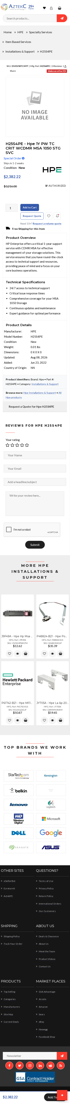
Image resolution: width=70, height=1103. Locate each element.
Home (8, 32)
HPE (20, 32)
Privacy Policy (46, 888)
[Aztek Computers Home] (14, 7)
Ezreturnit (9, 888)
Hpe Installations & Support (40, 392)
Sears (41, 1014)
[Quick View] (17, 653)
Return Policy (45, 896)
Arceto (42, 999)
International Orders (49, 903)
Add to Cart (30, 207)
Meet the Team (46, 951)
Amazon (43, 1006)
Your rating (13, 439)
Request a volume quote (47, 223)
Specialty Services (40, 32)
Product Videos (47, 959)
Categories (9, 999)
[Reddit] (50, 1065)
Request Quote (32, 215)
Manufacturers (11, 1006)
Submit (35, 544)
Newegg (43, 1029)
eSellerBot (9, 881)
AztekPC (8, 896)
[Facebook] (9, 1065)
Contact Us (44, 966)
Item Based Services (18, 41)
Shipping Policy (11, 936)
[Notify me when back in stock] (57, 216)
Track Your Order (12, 943)
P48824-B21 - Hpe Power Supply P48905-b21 (53, 636)
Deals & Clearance (48, 936)
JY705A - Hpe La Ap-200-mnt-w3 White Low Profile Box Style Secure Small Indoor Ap (53, 703)
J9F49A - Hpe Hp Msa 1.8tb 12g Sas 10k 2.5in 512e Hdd (17, 636)
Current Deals (11, 1021)
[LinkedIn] (40, 1065)
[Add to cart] (25, 653)
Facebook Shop (46, 1036)
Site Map (8, 1014)
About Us (43, 943)
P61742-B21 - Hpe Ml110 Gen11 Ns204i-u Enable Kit (17, 703)
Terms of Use (45, 881)
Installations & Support (20, 51)
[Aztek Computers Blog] (61, 1065)
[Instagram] (30, 1065)
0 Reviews (57, 66)
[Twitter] (20, 1065)
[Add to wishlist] (9, 653)
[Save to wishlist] (48, 216)
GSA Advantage (46, 991)
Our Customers (47, 911)
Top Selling (9, 991)
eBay (41, 1021)
